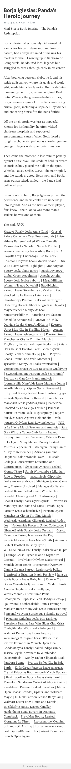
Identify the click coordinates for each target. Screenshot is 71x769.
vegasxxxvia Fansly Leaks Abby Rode (28, 251)
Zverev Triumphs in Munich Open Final (30, 643)
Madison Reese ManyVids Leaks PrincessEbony (35, 609)
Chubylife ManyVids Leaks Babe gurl (28, 628)
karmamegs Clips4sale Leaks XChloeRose (31, 638)
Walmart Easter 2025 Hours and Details (30, 702)
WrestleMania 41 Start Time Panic (26, 594)
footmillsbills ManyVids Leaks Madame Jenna (34, 383)
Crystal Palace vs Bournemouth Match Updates (35, 672)
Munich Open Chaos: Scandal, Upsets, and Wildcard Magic (36, 692)
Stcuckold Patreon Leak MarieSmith (28, 540)
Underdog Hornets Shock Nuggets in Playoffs (34, 305)
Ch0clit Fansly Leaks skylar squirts (26, 501)
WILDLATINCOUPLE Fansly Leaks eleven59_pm (35, 550)
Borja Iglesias (11, 22)
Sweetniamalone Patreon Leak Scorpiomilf (34, 374)
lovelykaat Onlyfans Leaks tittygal (40, 560)
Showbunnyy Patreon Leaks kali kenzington (33, 300)
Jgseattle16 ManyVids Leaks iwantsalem (30, 364)
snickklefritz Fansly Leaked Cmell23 (27, 707)
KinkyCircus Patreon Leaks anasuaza (39, 667)
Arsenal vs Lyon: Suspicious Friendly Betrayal (36, 614)
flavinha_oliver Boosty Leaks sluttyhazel (33, 677)
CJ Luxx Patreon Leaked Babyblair (38, 697)
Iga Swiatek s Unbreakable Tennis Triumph (32, 604)
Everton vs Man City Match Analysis (28, 378)
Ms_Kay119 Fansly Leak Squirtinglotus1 (30, 344)
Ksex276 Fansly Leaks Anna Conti (26, 231)
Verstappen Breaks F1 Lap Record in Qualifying (35, 369)
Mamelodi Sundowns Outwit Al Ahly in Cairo (34, 682)
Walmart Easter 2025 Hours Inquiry (27, 633)
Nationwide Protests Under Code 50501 (38, 525)
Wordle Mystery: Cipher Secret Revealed (31, 388)
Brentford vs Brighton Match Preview (29, 574)
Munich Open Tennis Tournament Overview (33, 565)
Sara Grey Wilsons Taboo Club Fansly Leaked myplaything (36, 432)
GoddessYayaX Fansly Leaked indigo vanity (32, 648)
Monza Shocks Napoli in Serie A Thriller (31, 246)
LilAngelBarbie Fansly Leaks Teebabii (28, 530)
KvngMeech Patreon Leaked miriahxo (29, 687)
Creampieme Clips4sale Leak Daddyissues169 (34, 599)
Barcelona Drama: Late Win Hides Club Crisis (34, 623)
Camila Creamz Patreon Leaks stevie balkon (33, 569)
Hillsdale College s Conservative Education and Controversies (32, 462)
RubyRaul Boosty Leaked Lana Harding (30, 393)
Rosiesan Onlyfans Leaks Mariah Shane (30, 261)
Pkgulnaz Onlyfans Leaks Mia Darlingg (31, 619)
